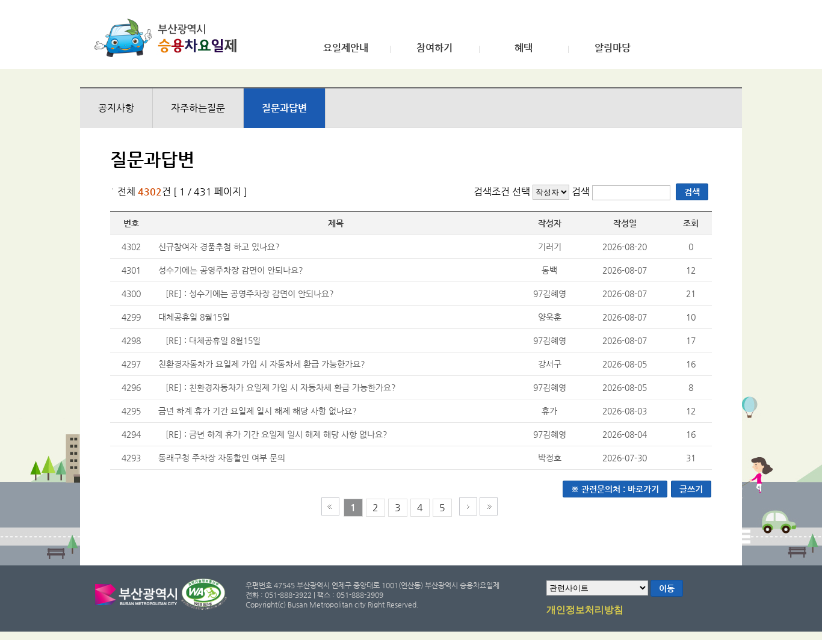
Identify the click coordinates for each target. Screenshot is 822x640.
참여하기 (434, 48)
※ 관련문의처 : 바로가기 (615, 489)
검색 (582, 191)
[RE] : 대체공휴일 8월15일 (213, 340)
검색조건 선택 (502, 191)
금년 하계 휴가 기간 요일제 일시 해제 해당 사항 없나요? (257, 411)
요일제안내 (345, 48)
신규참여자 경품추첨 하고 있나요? (219, 246)
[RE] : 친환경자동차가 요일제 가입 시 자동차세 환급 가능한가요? (280, 387)
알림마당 (613, 48)
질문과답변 (284, 108)
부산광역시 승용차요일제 (169, 38)
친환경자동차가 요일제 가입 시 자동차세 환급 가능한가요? (261, 364)
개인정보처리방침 (584, 610)
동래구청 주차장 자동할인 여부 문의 (221, 458)
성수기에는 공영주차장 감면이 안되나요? (230, 270)
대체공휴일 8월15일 (194, 317)
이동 (667, 588)
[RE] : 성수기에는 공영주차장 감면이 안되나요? (249, 293)
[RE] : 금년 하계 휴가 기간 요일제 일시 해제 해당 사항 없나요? (276, 434)
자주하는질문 (198, 108)
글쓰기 (691, 489)
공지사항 (116, 108)
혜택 (524, 48)
